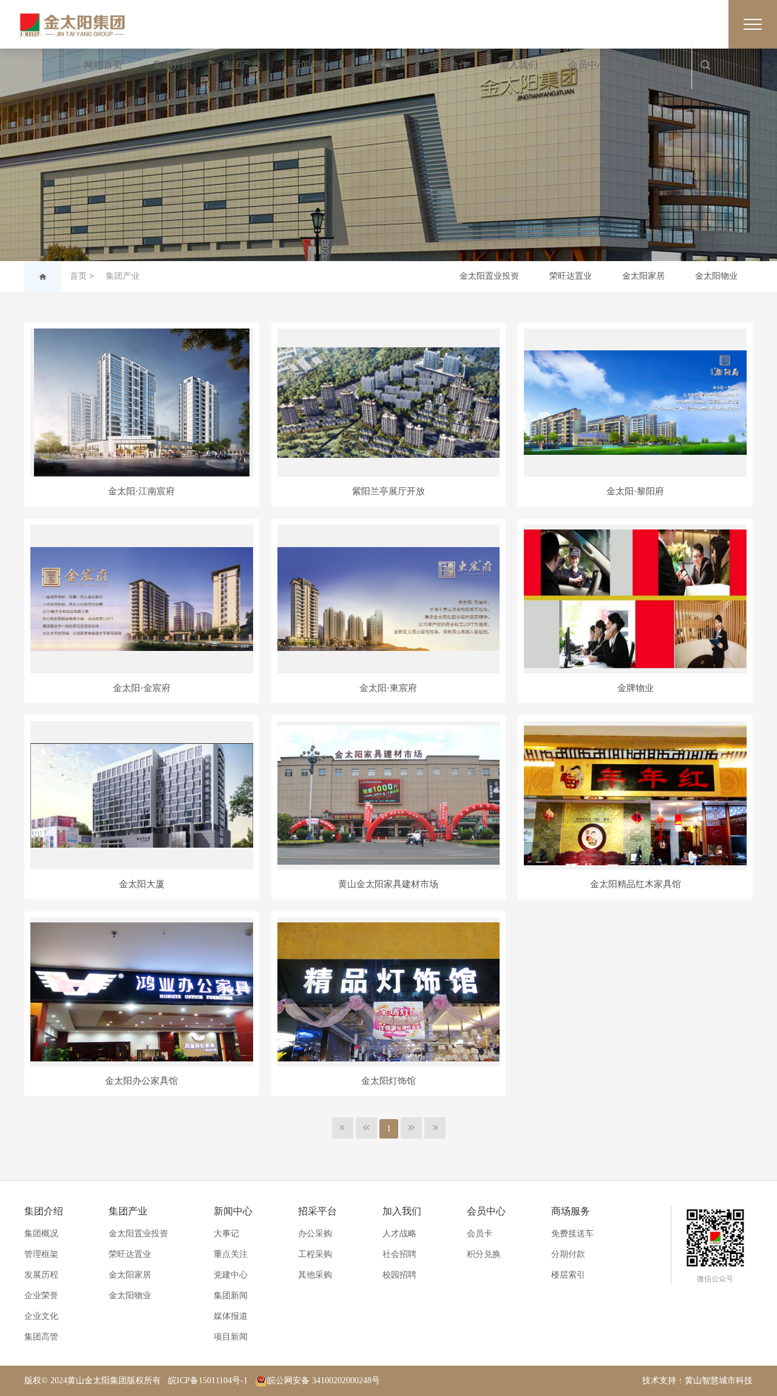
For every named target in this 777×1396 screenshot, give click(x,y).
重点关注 (231, 1254)
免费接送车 (572, 1233)
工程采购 (315, 1254)
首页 (78, 276)
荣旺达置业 (570, 276)
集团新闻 (231, 1295)
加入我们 (518, 65)
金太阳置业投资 (489, 276)
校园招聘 (399, 1274)
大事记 (226, 1233)
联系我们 (656, 65)
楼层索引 (568, 1274)
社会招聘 (399, 1254)
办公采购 (315, 1233)
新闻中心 (310, 65)
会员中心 (587, 65)
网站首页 (103, 65)
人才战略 (399, 1233)
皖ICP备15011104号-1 (208, 1380)
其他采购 (315, 1274)
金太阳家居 (643, 276)
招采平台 (380, 65)
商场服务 (570, 1211)
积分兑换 (484, 1254)
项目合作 (449, 65)
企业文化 (41, 1316)
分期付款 (568, 1254)
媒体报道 (231, 1316)
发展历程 (41, 1274)
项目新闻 (231, 1336)
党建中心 (231, 1274)
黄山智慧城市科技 (719, 1380)
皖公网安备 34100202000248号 (323, 1380)
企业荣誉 (41, 1295)
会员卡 (479, 1233)
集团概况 (41, 1233)
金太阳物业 (716, 276)
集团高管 (41, 1336)
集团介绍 (172, 65)
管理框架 (41, 1254)
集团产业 (241, 65)
